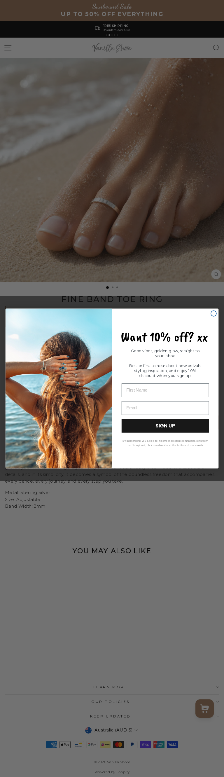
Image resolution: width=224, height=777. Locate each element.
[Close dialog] (213, 313)
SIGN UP (165, 425)
